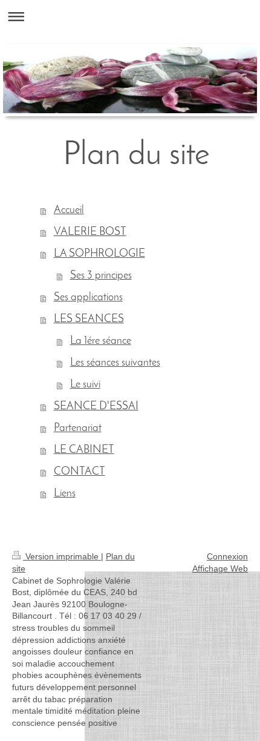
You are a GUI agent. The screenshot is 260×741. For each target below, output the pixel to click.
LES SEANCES (89, 319)
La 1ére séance (100, 341)
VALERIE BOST (90, 232)
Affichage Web (220, 568)
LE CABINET (84, 450)
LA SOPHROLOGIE (99, 254)
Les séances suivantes (115, 363)
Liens (65, 494)
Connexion (227, 556)
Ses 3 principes (101, 276)
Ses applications (88, 297)
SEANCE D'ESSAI (96, 406)
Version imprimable (62, 556)
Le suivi (85, 385)
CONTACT (79, 472)
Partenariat (78, 428)
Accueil (69, 210)
